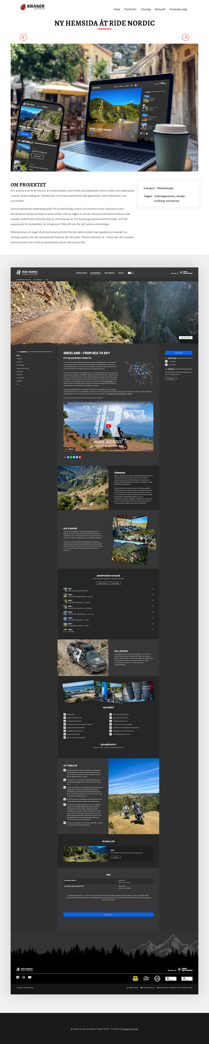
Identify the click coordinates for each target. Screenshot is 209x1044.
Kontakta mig (178, 9)
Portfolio (130, 9)
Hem (117, 9)
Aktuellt (160, 9)
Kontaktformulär (129, 1029)
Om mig (146, 9)
